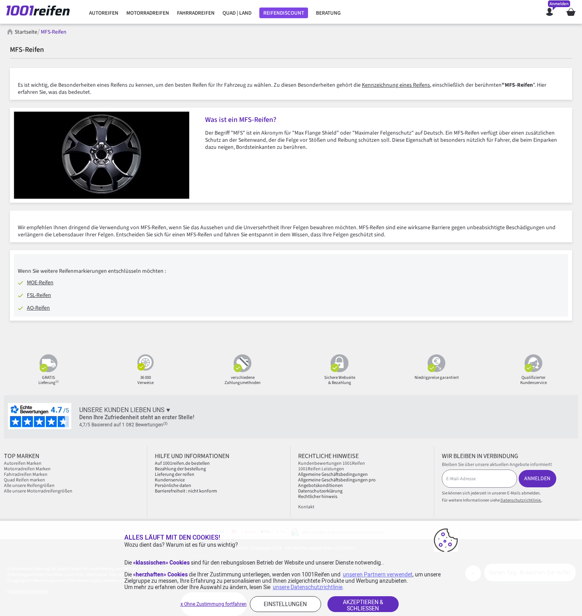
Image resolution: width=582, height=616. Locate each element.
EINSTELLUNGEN (285, 604)
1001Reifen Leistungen (321, 469)
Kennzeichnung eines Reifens (396, 85)
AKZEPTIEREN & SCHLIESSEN (363, 605)
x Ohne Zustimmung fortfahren (214, 604)
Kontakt (306, 507)
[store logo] (41, 12)
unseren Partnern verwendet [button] (378, 574)
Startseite (26, 32)
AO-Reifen (38, 308)
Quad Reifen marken (24, 480)
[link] (103, 13)
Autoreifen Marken (23, 463)
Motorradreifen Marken (27, 469)
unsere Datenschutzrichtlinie (307, 587)
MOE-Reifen (40, 283)
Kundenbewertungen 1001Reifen (331, 463)
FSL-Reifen (39, 295)
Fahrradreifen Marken (26, 474)
